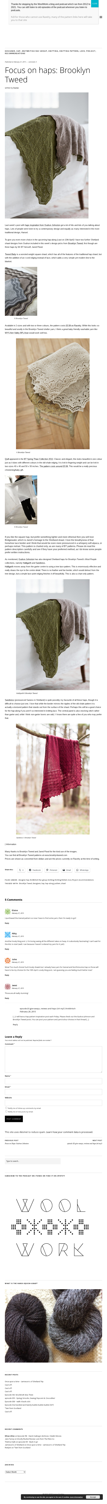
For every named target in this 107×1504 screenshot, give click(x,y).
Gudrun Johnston (26, 559)
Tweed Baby (10, 254)
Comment (9, 1044)
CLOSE (94, 3)
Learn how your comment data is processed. (69, 1132)
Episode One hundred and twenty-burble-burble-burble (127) (29, 1405)
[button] (21, 295)
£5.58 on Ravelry (73, 325)
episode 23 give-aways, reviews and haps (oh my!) (84, 1142)
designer (10, 51)
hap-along (49, 883)
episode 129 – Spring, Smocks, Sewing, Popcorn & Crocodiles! (30, 1398)
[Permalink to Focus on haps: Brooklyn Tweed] (46, 217)
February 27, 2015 (20, 62)
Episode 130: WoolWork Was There (19, 1395)
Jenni (14, 985)
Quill (7, 459)
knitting (53, 51)
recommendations (15, 53)
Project (90, 51)
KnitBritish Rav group (34, 51)
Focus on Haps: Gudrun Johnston (17, 1142)
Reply (7, 923)
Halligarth (27, 563)
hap (18, 51)
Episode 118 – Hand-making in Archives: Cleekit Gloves (39, 1436)
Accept (93, 1497)
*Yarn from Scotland (13, 1408)
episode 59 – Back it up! (28, 1442)
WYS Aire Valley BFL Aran (17, 333)
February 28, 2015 (28, 1011)
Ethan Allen (10, 1436)
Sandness (40, 563)
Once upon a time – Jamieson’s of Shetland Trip (24, 1381)
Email (8, 1087)
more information (76, 1497)
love (82, 51)
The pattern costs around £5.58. (54, 466)
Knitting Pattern (68, 51)
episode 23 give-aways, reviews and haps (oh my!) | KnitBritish (48, 1008)
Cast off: (8, 1385)
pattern (57, 883)
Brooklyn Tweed (75, 243)
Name (8, 1076)
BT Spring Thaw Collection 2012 (38, 459)
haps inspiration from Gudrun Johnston (42, 225)
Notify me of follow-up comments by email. (24, 1108)
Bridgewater (11, 540)
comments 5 (32, 62)
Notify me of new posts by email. (20, 1112)
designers (37, 883)
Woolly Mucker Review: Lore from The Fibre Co (35, 1439)
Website (8, 1098)
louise (16, 88)
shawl (63, 883)
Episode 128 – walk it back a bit (17, 1402)
